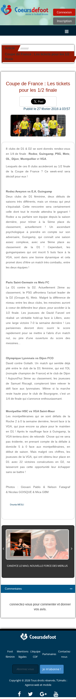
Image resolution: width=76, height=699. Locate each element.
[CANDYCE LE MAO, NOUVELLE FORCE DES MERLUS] (37, 544)
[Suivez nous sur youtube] (56, 694)
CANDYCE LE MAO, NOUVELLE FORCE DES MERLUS (37, 566)
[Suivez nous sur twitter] (33, 694)
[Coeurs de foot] (38, 636)
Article (10, 48)
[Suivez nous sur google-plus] (46, 694)
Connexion (64, 12)
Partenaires (49, 654)
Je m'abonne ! (52, 669)
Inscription (64, 21)
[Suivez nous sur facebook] (22, 694)
